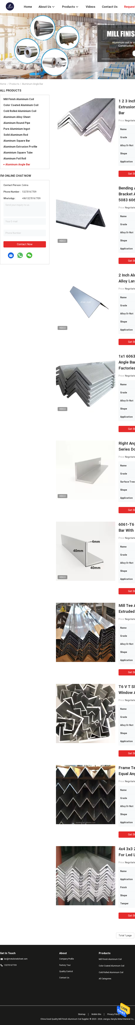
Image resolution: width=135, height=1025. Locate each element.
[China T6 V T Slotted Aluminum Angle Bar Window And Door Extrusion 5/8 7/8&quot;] (85, 713)
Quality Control (66, 971)
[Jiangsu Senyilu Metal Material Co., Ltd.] (10, 6)
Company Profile (66, 959)
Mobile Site (96, 1014)
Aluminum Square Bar (16, 140)
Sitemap (81, 1014)
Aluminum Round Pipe (16, 122)
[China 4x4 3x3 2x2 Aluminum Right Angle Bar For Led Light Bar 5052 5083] (85, 875)
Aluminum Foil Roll (14, 158)
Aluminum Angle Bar (17, 164)
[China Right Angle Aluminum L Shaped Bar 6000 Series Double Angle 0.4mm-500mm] (85, 470)
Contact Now (24, 244)
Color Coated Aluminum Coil (20, 105)
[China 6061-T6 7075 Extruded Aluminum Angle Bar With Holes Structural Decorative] (85, 551)
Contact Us (64, 978)
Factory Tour (65, 965)
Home (3, 84)
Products (14, 84)
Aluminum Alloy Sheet (16, 117)
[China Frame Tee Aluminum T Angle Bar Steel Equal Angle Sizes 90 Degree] (85, 794)
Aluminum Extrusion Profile (20, 146)
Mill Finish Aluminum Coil (18, 99)
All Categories (105, 979)
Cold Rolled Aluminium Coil (19, 111)
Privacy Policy (113, 1014)
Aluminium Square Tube (18, 152)
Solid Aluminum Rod (15, 134)
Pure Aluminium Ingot (16, 128)
